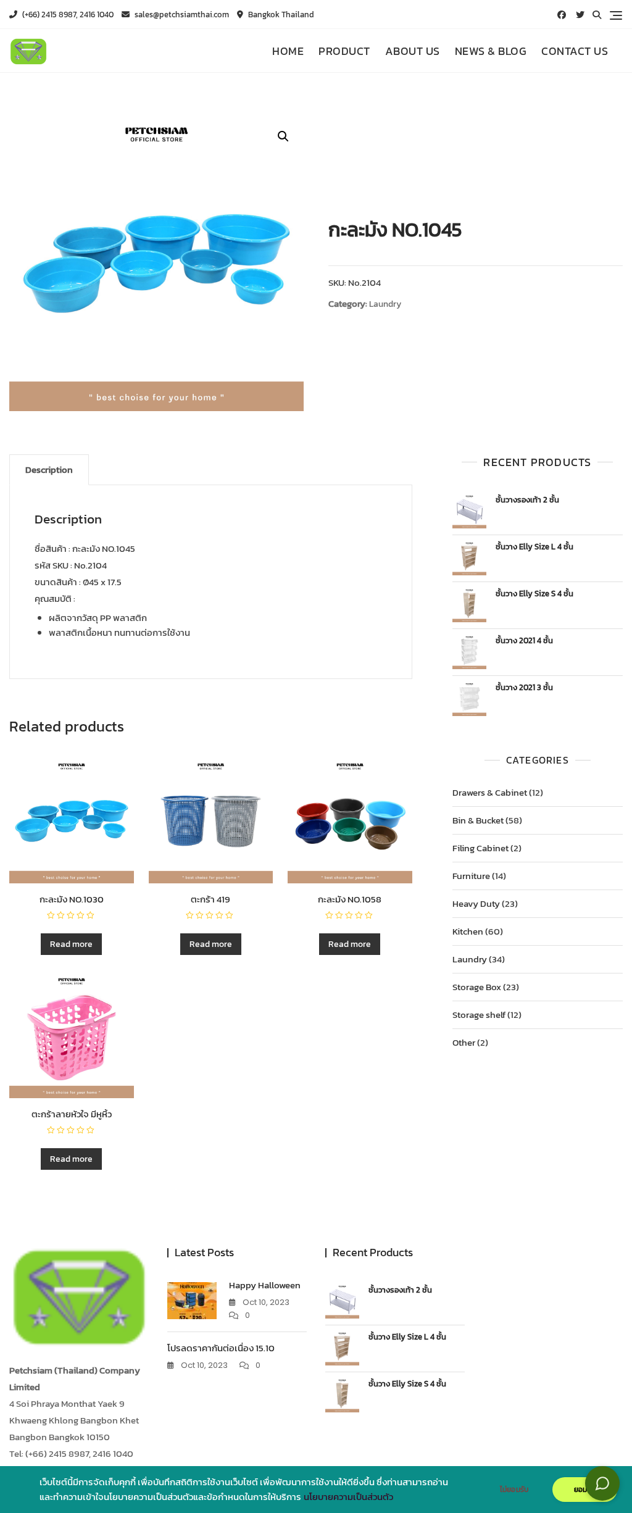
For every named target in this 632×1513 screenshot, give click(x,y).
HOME (288, 51)
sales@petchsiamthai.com (181, 14)
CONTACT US (574, 51)
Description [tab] (49, 469)
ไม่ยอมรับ (514, 1489)
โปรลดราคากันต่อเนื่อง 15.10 (221, 1348)
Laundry (385, 304)
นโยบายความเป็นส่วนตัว (348, 1497)
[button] (283, 136)
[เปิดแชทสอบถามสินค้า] (602, 1483)
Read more (71, 944)
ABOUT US (412, 51)
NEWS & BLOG (491, 51)
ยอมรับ (585, 1489)
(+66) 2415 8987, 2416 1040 (67, 14)
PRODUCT (344, 51)
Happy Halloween (265, 1285)
